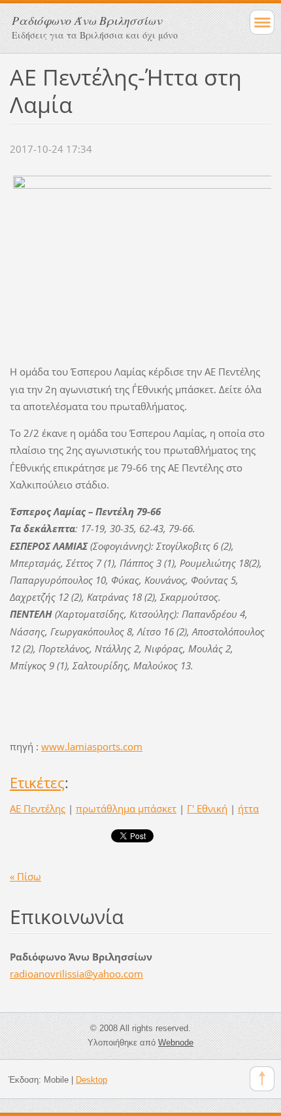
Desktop (91, 1080)
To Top (262, 1078)
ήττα (248, 808)
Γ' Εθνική (207, 808)
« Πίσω (25, 876)
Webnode (175, 1042)
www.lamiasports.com (91, 746)
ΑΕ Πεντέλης (37, 808)
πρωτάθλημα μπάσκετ (126, 808)
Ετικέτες (37, 783)
